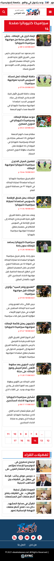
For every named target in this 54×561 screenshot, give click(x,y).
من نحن (33, 544)
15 (28, 440)
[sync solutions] (27, 557)
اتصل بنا (22, 544)
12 (48, 440)
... (42, 434)
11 (8, 434)
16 (21, 440)
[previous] (48, 434)
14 (34, 440)
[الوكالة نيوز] (27, 527)
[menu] (50, 12)
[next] (8, 440)
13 (41, 440)
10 (14, 434)
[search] (4, 12)
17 (15, 440)
